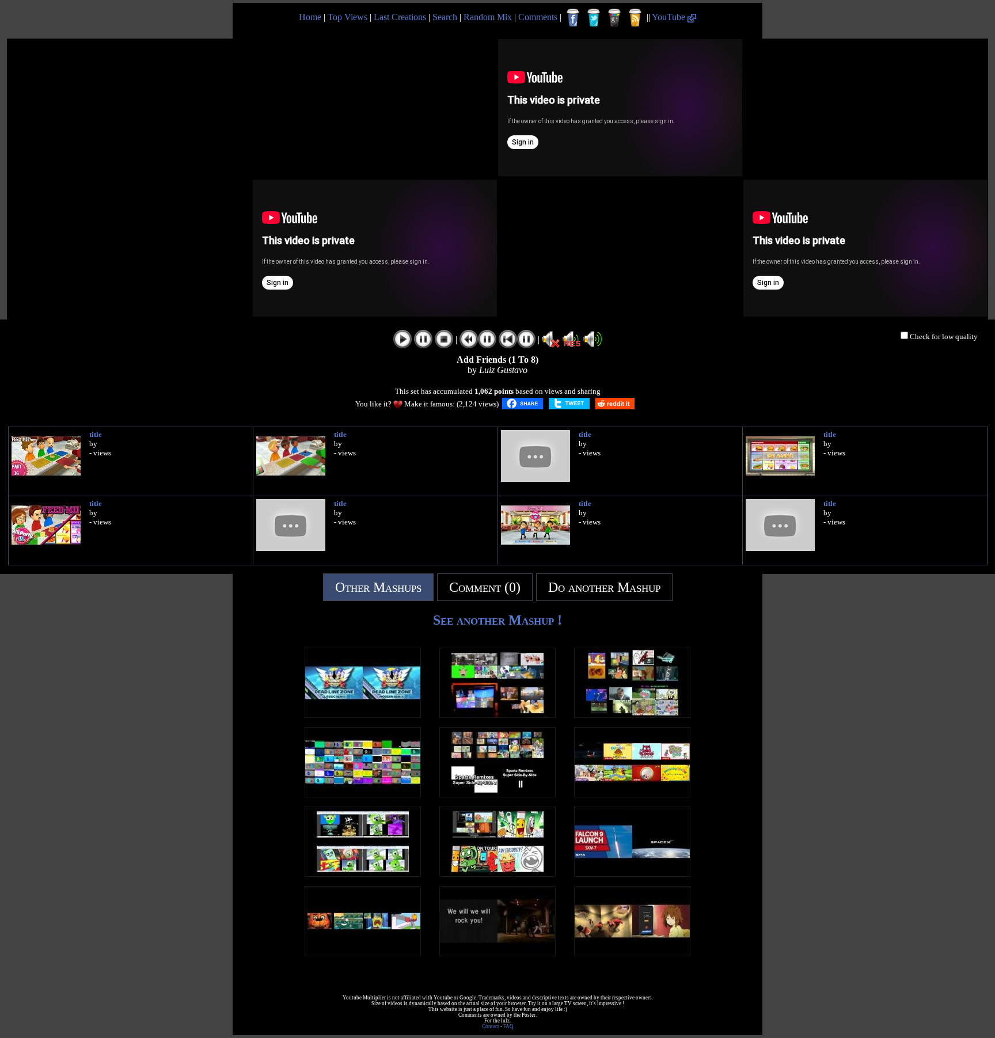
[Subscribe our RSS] (635, 18)
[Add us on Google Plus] (614, 18)
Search (444, 17)
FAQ (508, 1026)
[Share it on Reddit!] (615, 403)
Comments (537, 17)
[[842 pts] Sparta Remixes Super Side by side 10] (497, 715)
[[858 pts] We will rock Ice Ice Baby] (497, 953)
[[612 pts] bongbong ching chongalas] (632, 953)
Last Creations (400, 17)
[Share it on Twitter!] (569, 403)
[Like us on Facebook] (573, 18)
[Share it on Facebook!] (522, 403)
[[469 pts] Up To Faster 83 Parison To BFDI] (497, 874)
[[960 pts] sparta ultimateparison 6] (497, 794)
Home (310, 17)
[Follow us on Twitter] (593, 18)
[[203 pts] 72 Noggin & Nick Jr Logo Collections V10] (363, 794)
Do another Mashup (604, 587)
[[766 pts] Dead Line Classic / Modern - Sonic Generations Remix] (363, 715)
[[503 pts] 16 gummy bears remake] (363, 874)
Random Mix (488, 17)
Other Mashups (378, 587)
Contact (490, 1026)
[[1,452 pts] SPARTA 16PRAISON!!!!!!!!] (632, 715)
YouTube (670, 17)
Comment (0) (485, 587)
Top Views (347, 17)
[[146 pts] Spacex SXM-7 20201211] (632, 874)
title (95, 434)
